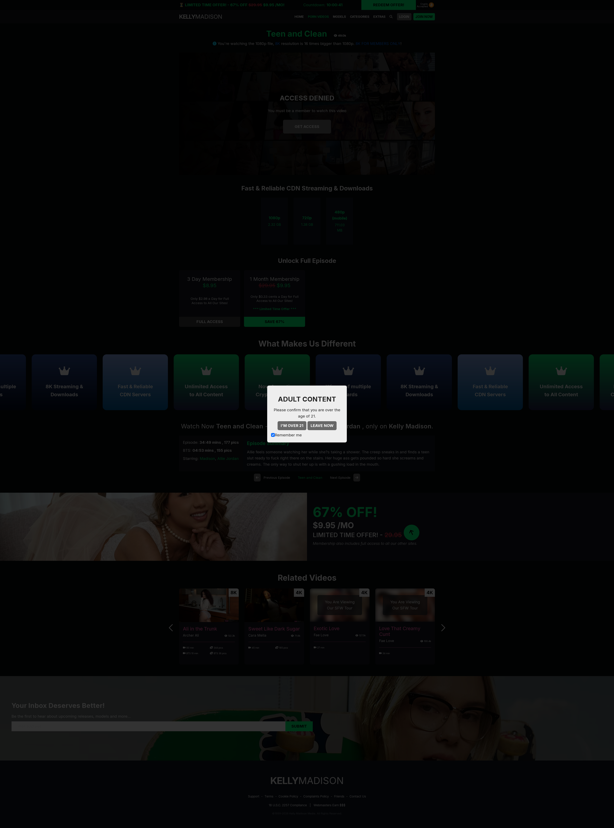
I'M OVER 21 (292, 425)
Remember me (288, 435)
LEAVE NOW (322, 425)
